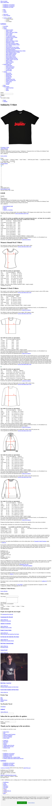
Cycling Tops (9, 69)
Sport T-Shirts (9, 45)
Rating (2, 605)
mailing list (44, 581)
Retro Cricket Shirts (10, 66)
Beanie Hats (8, 75)
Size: (2, 186)
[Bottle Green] (1, 175)
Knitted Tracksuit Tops (11, 80)
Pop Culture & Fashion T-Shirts (13, 44)
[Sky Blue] (1, 179)
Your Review (3, 602)
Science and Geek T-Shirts (11, 32)
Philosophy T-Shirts (10, 42)
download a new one (23, 564)
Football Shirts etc (7, 64)
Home (4, 100)
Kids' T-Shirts (9, 63)
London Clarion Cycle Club (12, 59)
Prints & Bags (6, 86)
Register (5, 784)
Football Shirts (9, 65)
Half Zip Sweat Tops (10, 79)
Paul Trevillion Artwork (11, 57)
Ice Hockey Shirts (10, 68)
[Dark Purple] (1, 178)
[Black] (1, 166)
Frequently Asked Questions (40, 541)
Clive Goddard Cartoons (11, 53)
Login (4, 783)
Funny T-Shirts (9, 33)
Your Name (3, 596)
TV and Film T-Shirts (10, 36)
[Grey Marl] (1, 173)
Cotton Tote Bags (9, 87)
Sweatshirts (8, 77)
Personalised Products (10, 49)
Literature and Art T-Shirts (11, 37)
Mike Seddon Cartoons (11, 54)
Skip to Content (4, 1)
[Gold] (1, 181)
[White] (1, 170)
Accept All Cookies (22, 802)
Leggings (8, 82)
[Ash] (1, 174)
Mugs (4, 85)
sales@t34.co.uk (26, 767)
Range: (2, 162)
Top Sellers (5, 26)
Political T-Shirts (9, 29)
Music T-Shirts (9, 31)
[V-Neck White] (1, 183)
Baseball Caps (9, 74)
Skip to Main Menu (5, 2)
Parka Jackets (9, 81)
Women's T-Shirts (10, 61)
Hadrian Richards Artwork (11, 58)
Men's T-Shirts (9, 60)
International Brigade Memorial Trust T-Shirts (15, 50)
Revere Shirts (9, 70)
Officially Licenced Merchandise (13, 48)
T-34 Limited (20, 584)
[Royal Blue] (1, 171)
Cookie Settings (31, 802)
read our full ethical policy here (21, 213)
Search (2, 92)
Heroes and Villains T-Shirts (12, 41)
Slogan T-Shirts (9, 39)
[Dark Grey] (1, 168)
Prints (7, 89)
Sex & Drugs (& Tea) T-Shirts (12, 47)
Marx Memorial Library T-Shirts (13, 52)
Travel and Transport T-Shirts (12, 43)
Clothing (5, 71)
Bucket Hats (8, 73)
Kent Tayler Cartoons (10, 55)
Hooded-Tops (9, 76)
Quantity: (3, 196)
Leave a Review (4, 591)
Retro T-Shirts (9, 34)
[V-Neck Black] (1, 182)
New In (4, 27)
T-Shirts (5, 28)
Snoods (7, 84)
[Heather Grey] (1, 185)
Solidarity (5, 101)
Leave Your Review (5, 608)
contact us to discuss (26, 239)
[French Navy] (1, 167)
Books (7, 90)
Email (2, 721)
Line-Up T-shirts (9, 38)
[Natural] (1, 177)
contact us (4, 542)
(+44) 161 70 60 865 (5, 767)
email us (11, 574)
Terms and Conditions (27, 565)
